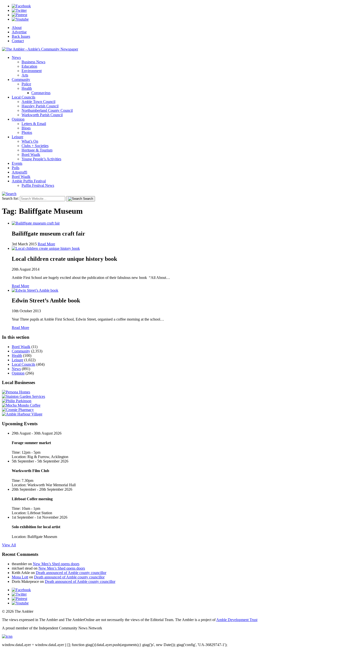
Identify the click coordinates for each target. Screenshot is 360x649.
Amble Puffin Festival (29, 181)
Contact (18, 41)
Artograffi (19, 172)
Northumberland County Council (47, 110)
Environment (32, 71)
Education (29, 66)
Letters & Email (34, 124)
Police (26, 84)
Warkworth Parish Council (42, 115)
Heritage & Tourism (37, 150)
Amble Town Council (38, 102)
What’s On (30, 141)
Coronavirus (40, 93)
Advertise (19, 32)
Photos (27, 132)
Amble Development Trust (236, 620)
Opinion (18, 119)
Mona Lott (20, 577)
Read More (46, 244)
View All (9, 545)
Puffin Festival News (38, 185)
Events (17, 163)
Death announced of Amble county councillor (71, 573)
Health (27, 88)
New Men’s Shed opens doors (56, 564)
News (16, 57)
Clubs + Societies (35, 146)
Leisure (17, 137)
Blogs (26, 128)
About (17, 27)
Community (21, 79)
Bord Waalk (31, 154)
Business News (33, 62)
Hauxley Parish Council (40, 106)
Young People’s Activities (41, 159)
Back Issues (21, 36)
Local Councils (23, 97)
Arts (25, 75)
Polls (15, 168)
